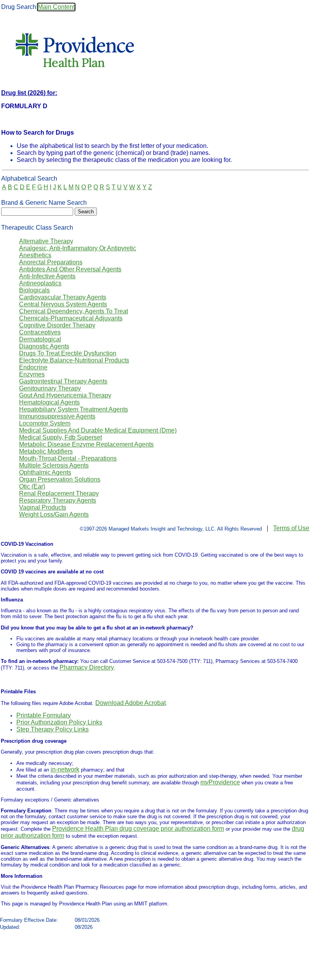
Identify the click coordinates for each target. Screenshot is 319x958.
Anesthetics (35, 255)
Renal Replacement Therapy (59, 493)
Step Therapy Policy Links (52, 729)
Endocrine (33, 367)
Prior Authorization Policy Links (59, 722)
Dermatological (40, 339)
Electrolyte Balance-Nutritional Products (74, 360)
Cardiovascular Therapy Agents (62, 297)
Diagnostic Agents (44, 346)
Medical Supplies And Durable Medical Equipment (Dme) (98, 430)
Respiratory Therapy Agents (57, 500)
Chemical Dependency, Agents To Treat (73, 311)
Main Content (56, 7)
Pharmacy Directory (87, 667)
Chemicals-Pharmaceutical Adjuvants (71, 318)
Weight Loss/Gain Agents (54, 514)
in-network (65, 769)
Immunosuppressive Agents (57, 416)
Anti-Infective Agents (47, 276)
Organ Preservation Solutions (59, 479)
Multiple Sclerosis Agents (54, 465)
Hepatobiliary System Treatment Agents (73, 409)
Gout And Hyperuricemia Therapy (65, 395)
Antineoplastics (40, 283)
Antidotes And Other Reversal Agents (70, 269)
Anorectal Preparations (50, 262)
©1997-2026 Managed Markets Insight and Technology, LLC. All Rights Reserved (171, 529)
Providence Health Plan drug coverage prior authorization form (138, 828)
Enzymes (32, 374)
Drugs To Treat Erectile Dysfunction (67, 353)
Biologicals (34, 290)
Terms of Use (291, 528)
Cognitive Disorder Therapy (57, 325)
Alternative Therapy (46, 241)
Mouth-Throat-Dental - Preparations (68, 458)
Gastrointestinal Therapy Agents (63, 381)
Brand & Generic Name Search (44, 202)
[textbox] (37, 211)
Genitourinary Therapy (50, 388)
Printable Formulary (43, 715)
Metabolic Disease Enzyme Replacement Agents (86, 444)
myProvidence (220, 782)
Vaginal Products (42, 507)
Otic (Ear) (32, 486)
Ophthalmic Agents (45, 472)
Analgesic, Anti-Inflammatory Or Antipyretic (77, 248)
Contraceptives (40, 332)
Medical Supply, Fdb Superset (60, 437)
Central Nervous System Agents (63, 304)
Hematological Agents (49, 402)
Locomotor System (44, 423)
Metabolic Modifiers (46, 451)
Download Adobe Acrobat (130, 703)
